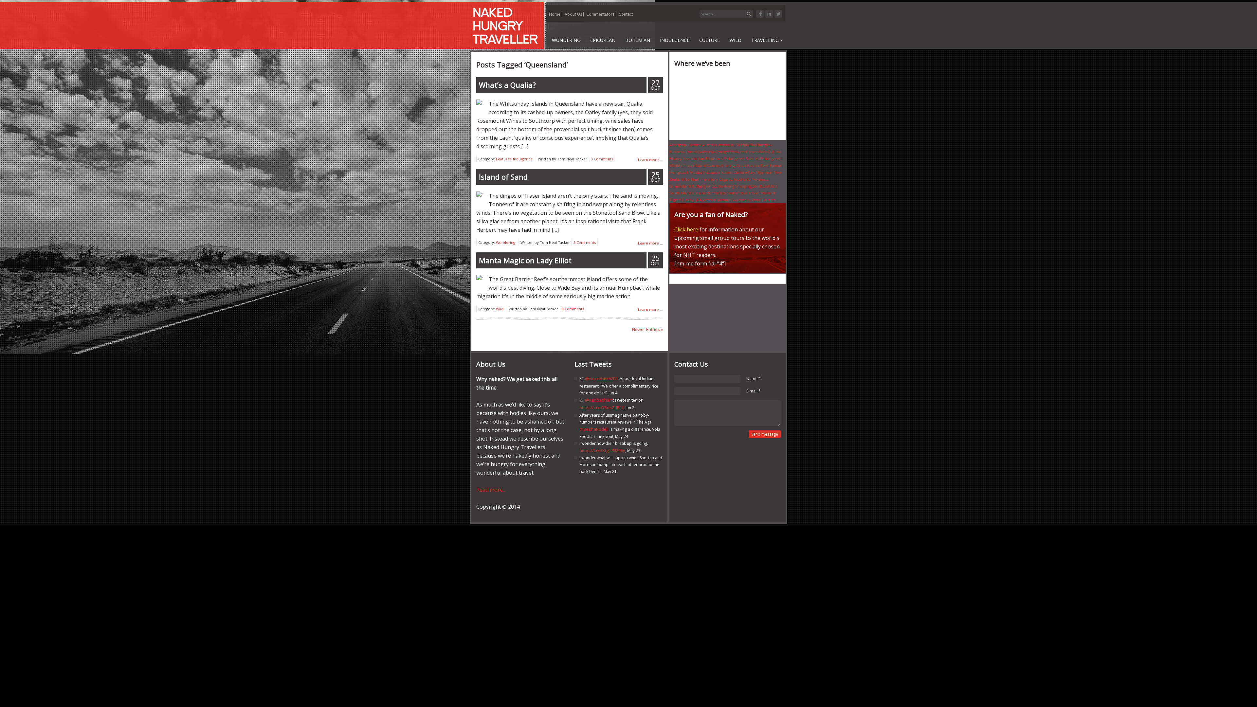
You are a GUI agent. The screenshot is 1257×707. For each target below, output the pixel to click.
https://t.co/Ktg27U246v (602, 450)
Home (554, 14)
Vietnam (724, 199)
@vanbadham (599, 400)
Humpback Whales (685, 172)
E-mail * (753, 391)
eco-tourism (693, 158)
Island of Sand (503, 177)
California (706, 151)
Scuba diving (723, 186)
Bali (754, 144)
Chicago (722, 151)
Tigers (674, 199)
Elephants (713, 158)
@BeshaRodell (594, 429)
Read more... (491, 489)
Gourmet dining (721, 165)
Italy (751, 172)
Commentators (600, 14)
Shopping (743, 186)
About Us (573, 14)
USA (698, 199)
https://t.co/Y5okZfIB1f (601, 407)
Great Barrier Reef (752, 165)
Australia (709, 144)
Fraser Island (694, 165)
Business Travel (683, 151)
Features (503, 158)
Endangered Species (741, 158)
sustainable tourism (709, 192)
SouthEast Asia (765, 186)
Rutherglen (701, 186)
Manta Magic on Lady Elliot (525, 260)
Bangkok (765, 144)
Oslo (747, 179)
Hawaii (775, 165)
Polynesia (760, 179)
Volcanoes (742, 199)
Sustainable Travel (743, 192)
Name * (753, 378)
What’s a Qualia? (507, 85)
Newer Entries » (647, 329)
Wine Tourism (764, 199)
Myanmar (764, 172)
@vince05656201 (601, 378)
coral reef (738, 151)
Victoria (709, 199)
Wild (499, 308)
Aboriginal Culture (685, 144)
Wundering (505, 242)
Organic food (730, 179)
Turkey (687, 199)
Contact (626, 14)
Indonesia (711, 172)
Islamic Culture (734, 172)
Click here (686, 229)
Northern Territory (701, 179)
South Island (680, 192)
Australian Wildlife (734, 144)
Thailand (767, 192)
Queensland (680, 186)
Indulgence (523, 158)
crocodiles (757, 151)
